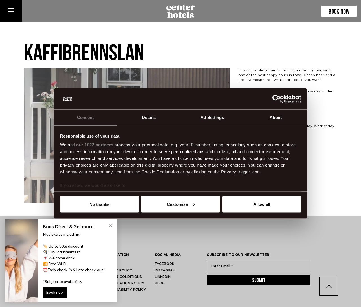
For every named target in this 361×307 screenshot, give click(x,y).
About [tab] (276, 117)
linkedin (163, 277)
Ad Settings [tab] (212, 117)
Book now (339, 12)
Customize (177, 204)
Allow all (261, 204)
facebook (164, 264)
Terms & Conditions (122, 277)
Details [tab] (149, 117)
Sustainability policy (124, 289)
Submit (258, 280)
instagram (165, 270)
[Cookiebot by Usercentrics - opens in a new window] (276, 99)
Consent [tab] (85, 117)
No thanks (99, 204)
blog (160, 283)
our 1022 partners (94, 144)
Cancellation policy (123, 283)
